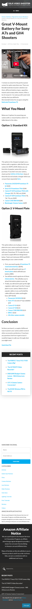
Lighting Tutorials (7, 496)
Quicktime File (6, 345)
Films (3, 477)
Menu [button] (17, 10)
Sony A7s (11, 301)
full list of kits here (17, 174)
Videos (4, 508)
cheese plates (9, 279)
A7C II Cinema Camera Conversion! (13, 594)
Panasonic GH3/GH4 (15, 298)
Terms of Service (17, 600)
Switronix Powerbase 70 (10, 102)
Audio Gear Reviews (7, 473)
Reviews (4, 504)
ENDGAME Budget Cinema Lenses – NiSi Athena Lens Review (16, 376)
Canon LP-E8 (12, 308)
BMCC (10, 313)
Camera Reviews (6, 481)
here (19, 179)
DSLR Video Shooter (16, 4)
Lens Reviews (5, 485)
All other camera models (16, 315)
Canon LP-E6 (12, 305)
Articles (4, 470)
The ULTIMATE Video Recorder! (12, 583)
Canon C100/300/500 (12, 201)
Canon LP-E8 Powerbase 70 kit (15, 196)
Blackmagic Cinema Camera (14, 203)
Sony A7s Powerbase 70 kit (14, 188)
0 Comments (24, 44)
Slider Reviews (6, 489)
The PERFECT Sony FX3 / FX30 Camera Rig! (16, 579)
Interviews (5, 493)
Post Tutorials (6, 500)
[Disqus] (16, 420)
